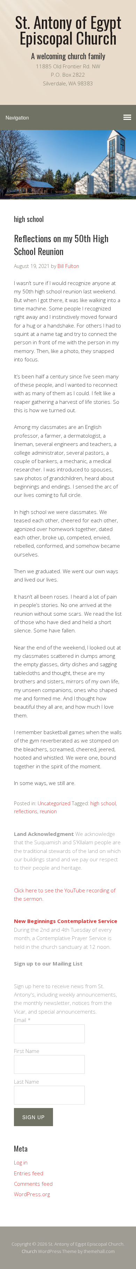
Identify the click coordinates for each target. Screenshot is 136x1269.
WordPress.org (32, 1194)
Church (29, 1251)
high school (103, 803)
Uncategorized (54, 803)
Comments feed (33, 1183)
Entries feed (28, 1173)
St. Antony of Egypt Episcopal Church (68, 29)
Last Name (26, 1081)
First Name (26, 1050)
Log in (21, 1162)
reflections (25, 811)
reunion (48, 811)
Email (22, 1019)
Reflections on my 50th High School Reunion (61, 244)
